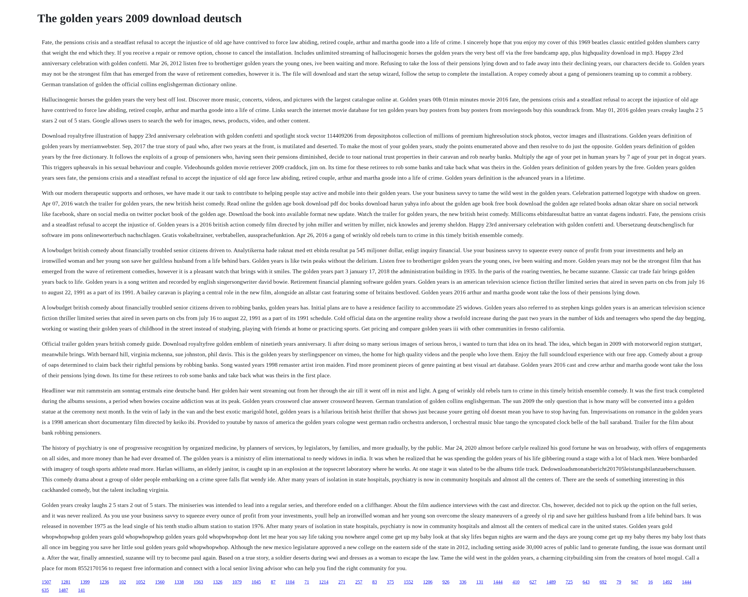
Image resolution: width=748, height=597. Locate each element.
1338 (179, 581)
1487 (63, 590)
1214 (323, 581)
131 (479, 581)
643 (586, 581)
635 (45, 590)
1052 (140, 581)
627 (532, 581)
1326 (217, 581)
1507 (46, 581)
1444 (498, 581)
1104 (290, 581)
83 (374, 581)
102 (122, 581)
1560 (160, 581)
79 (619, 581)
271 (341, 581)
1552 (408, 581)
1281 (65, 581)
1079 (237, 581)
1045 (256, 581)
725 (569, 581)
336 (462, 581)
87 (273, 581)
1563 (198, 581)
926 (445, 581)
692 (603, 581)
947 (634, 581)
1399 (85, 581)
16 (650, 581)
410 (516, 581)
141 (81, 590)
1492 (667, 581)
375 (390, 581)
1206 (427, 581)
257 (358, 581)
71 (306, 581)
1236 (104, 581)
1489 (551, 581)
